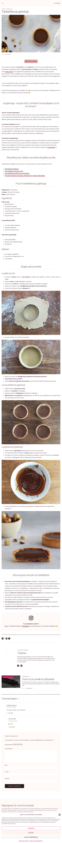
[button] (59, 814)
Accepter (31, 828)
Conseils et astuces (8, 677)
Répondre (10, 713)
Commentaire (9, 748)
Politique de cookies (24, 841)
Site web (7, 778)
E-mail (7, 772)
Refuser (31, 833)
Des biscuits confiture (11, 169)
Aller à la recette (32, 61)
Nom (6, 765)
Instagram (25, 626)
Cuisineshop (51, 147)
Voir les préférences (31, 837)
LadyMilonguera (11, 705)
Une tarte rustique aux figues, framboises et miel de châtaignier (25, 176)
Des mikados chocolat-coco (14, 171)
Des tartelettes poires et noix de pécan (17, 173)
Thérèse (21, 653)
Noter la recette (9, 744)
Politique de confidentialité (35, 841)
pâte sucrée (9, 72)
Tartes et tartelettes (7, 9)
